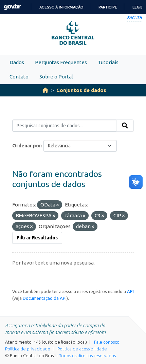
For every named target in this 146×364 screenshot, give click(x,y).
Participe (107, 7)
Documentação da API (45, 298)
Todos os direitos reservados (87, 355)
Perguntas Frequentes (61, 62)
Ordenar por (26, 145)
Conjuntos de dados (81, 90)
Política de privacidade (27, 348)
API (130, 291)
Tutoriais (108, 62)
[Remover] (57, 205)
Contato (19, 76)
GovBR (12, 7)
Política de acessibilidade (82, 348)
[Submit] (125, 126)
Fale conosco (107, 342)
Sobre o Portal (56, 76)
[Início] (45, 90)
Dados (17, 62)
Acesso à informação (61, 7)
